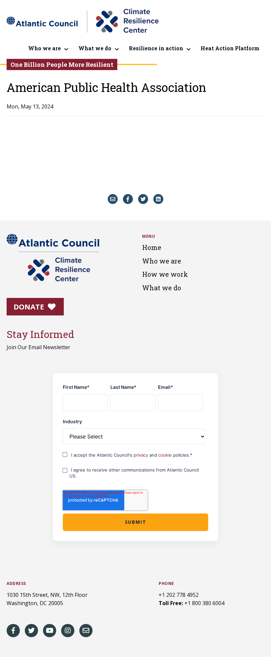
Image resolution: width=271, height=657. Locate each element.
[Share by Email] (113, 199)
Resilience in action (156, 48)
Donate (30, 306)
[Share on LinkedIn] (158, 199)
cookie (165, 455)
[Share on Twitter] (143, 199)
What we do (94, 48)
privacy (141, 455)
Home (151, 247)
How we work (165, 274)
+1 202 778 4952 (179, 594)
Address (16, 583)
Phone (166, 583)
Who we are (44, 48)
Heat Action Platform (230, 48)
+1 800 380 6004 (204, 603)
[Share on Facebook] (128, 199)
